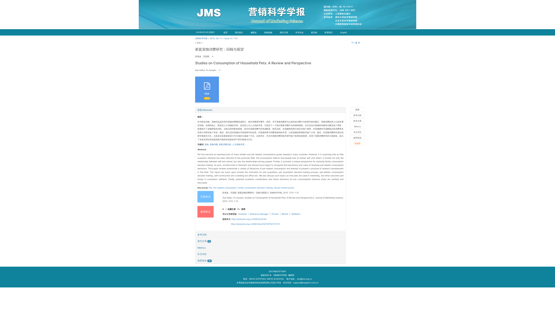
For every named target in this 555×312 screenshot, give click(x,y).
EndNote (242, 214)
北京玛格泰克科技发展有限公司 (259, 282)
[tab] (270, 110)
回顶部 (357, 143)
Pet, (211, 187)
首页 (225, 32)
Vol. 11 (219, 38)
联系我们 (329, 32)
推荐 (243, 209)
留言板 (314, 32)
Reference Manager (259, 214)
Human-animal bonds (284, 187)
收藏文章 (232, 209)
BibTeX (285, 214)
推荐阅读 (204, 260)
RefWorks (295, 214)
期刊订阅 (284, 32)
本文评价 (202, 254)
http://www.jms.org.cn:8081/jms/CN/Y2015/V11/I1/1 (255, 224)
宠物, (207, 144)
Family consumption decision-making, (256, 187)
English (343, 32)
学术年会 (299, 32)
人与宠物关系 (238, 144)
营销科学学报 (201, 38)
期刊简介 (239, 32)
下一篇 (354, 42)
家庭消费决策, (225, 144)
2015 (212, 38)
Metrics (201, 247)
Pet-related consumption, (225, 187)
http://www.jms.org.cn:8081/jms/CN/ (249, 219)
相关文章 (203, 241)
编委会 (254, 32)
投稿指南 (268, 32)
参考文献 (202, 234)
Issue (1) (228, 38)
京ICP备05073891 (277, 271)
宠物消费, (214, 144)
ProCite (275, 214)
